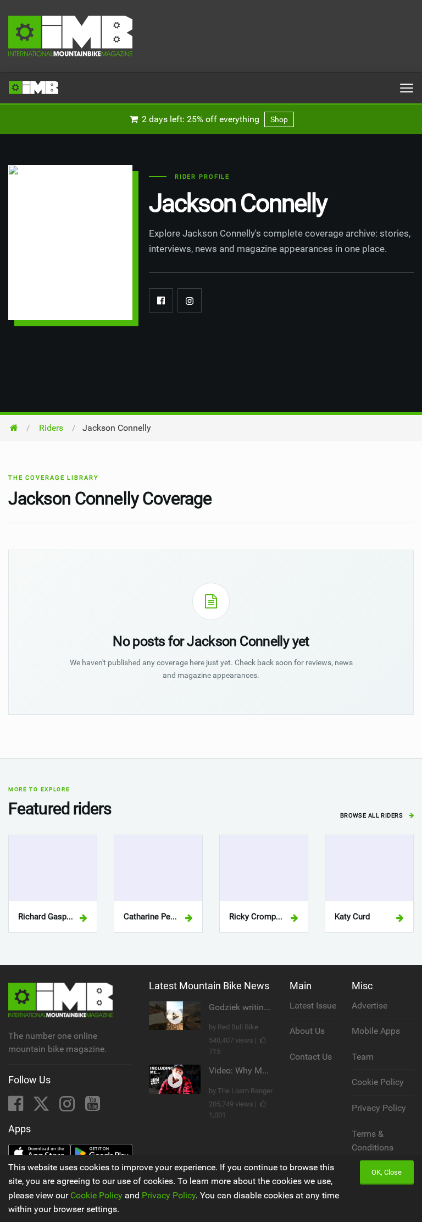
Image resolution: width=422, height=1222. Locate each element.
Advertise (369, 1005)
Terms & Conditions (372, 1140)
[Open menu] (406, 88)
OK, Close (386, 1172)
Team (363, 1056)
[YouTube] (92, 1107)
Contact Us (311, 1056)
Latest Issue (313, 1005)
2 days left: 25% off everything (214, 119)
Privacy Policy (379, 1108)
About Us (307, 1031)
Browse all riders (372, 815)
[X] (42, 1107)
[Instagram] (189, 300)
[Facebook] (161, 300)
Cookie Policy (378, 1082)
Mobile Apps (376, 1031)
